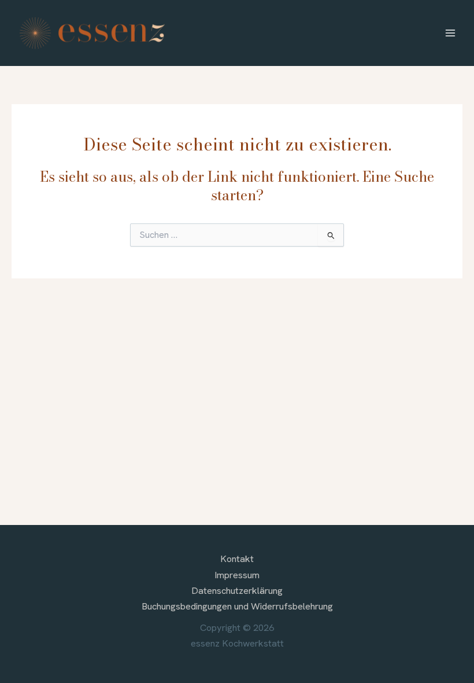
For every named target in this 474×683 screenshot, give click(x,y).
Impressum (237, 575)
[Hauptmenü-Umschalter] (450, 33)
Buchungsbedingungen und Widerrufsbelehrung (237, 606)
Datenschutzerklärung (237, 591)
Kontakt (237, 559)
